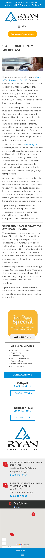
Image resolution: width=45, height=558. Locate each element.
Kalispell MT (10, 5)
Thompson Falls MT (30, 5)
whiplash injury (30, 144)
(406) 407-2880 (22, 410)
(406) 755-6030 (22, 386)
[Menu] (22, 554)
